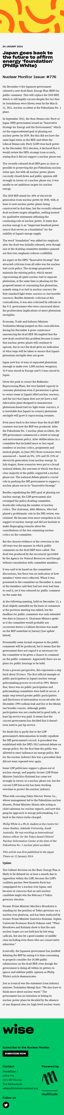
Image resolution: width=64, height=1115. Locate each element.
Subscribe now (15, 1053)
